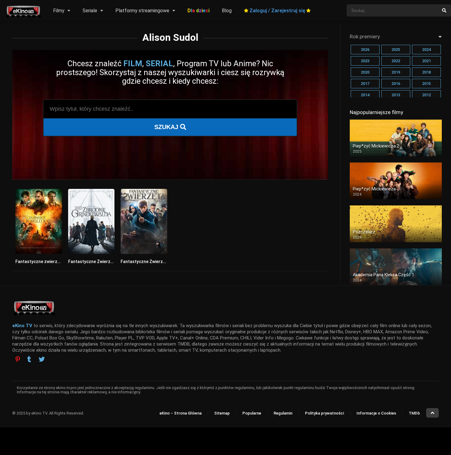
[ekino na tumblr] (29, 360)
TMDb (414, 413)
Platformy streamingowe (142, 10)
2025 (395, 49)
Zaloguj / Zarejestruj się (277, 10)
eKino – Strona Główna (181, 413)
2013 (395, 95)
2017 (365, 83)
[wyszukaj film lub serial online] (444, 10)
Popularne (251, 413)
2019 (395, 72)
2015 (426, 83)
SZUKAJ (167, 127)
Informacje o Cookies (376, 413)
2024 (426, 49)
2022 (395, 61)
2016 (395, 83)
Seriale (90, 10)
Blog (227, 10)
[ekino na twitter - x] (42, 360)
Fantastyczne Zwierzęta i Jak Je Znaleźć (162, 261)
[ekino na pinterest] (17, 359)
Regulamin (283, 413)
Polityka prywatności (324, 413)
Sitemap (222, 413)
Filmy (58, 10)
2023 (365, 61)
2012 (426, 95)
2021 (426, 61)
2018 (426, 72)
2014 (365, 95)
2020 (365, 72)
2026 (365, 49)
